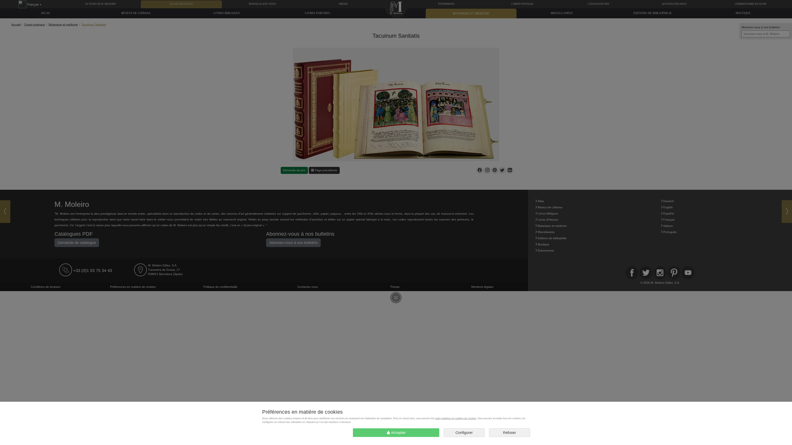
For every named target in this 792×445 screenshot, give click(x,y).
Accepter (398, 433)
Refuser (509, 433)
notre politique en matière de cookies (455, 418)
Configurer (464, 433)
